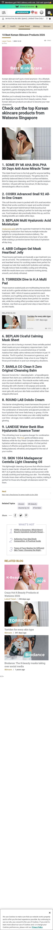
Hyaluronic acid (8, 229)
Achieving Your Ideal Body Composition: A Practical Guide (27, 540)
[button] (49, 12)
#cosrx (21, 504)
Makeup (36, 26)
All (4, 26)
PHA (22, 438)
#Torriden (37, 508)
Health (13, 26)
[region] (26, 919)
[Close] (50, 913)
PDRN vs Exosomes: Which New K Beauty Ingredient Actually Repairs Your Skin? (29, 531)
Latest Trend (24, 26)
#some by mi (23, 508)
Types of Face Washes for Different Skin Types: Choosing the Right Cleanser (29, 549)
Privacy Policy (37, 927)
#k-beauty (32, 504)
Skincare (46, 26)
